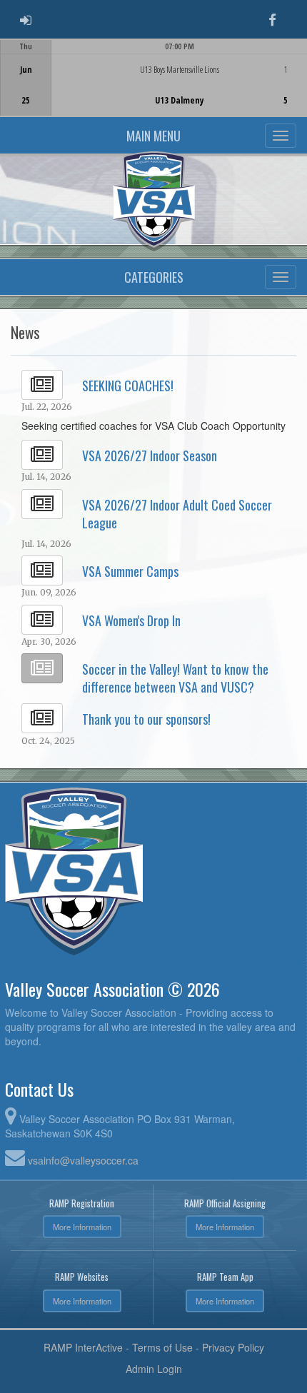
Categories (153, 277)
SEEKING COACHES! (127, 385)
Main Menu (153, 135)
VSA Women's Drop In (131, 620)
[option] (153, 78)
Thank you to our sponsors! (146, 719)
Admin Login (154, 1369)
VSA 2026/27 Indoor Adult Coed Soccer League (177, 514)
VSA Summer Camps (130, 571)
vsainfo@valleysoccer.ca (83, 1160)
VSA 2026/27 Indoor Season (149, 455)
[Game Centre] (153, 89)
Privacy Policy (233, 1347)
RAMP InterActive (83, 1347)
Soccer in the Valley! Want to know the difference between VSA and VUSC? (175, 678)
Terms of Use (162, 1347)
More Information (82, 1226)
